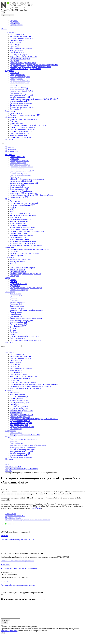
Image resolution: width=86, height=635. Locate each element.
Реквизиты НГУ (16, 304)
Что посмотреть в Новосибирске (22, 268)
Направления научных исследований (24, 203)
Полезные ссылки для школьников (23, 63)
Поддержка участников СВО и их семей (25, 340)
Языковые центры (17, 169)
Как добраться (15, 314)
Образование (10, 155)
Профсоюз (14, 332)
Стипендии (14, 85)
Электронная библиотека (19, 187)
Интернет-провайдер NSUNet (21, 91)
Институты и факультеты (19, 161)
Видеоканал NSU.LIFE (18, 284)
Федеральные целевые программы (23, 215)
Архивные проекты (17, 338)
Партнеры (9, 139)
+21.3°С (4, 29)
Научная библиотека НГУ (20, 81)
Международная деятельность (21, 320)
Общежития (14, 61)
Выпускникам (10, 111)
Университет (10, 292)
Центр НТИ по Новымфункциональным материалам (21, 234)
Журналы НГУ (15, 217)
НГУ (7, 465)
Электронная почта (17, 75)
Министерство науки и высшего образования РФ (20, 568)
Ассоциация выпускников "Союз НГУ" (25, 115)
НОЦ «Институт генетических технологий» (27, 231)
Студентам (14, 21)
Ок (3, 633)
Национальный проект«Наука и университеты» (19, 238)
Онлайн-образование (18, 163)
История (13, 334)
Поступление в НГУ (17, 157)
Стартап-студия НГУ (18, 255)
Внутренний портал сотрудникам (22, 127)
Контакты (9, 342)
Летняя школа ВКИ (17, 185)
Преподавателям (16, 25)
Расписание (14, 73)
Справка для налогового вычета (22, 107)
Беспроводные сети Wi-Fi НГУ (21, 95)
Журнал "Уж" (15, 286)
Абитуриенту (10, 32)
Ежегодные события (17, 262)
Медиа (7, 278)
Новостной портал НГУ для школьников (25, 69)
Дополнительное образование (21, 167)
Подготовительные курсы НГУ (22, 171)
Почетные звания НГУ (18, 324)
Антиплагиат (10, 514)
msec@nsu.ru (36, 508)
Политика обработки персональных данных (18, 539)
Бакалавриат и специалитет (20, 36)
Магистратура (15, 42)
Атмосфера (9, 257)
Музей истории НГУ (18, 326)
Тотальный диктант (17, 270)
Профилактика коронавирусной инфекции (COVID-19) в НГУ (34, 99)
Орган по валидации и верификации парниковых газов (22, 226)
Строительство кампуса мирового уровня (26, 318)
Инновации (9, 247)
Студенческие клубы (18, 272)
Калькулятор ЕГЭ (16, 51)
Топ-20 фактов (15, 294)
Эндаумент (14, 328)
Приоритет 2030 (16, 296)
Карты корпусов (16, 93)
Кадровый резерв (16, 123)
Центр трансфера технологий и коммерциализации (29, 249)
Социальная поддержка (19, 87)
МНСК (12, 209)
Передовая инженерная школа (21, 229)
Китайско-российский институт (22, 191)
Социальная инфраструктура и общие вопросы (28, 125)
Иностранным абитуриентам (21, 49)
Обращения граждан (13, 518)
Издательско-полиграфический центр (24, 336)
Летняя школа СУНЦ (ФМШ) (21, 181)
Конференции (15, 207)
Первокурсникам (16, 79)
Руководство (14, 300)
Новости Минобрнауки (19, 290)
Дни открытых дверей (18, 55)
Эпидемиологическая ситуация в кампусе (26, 288)
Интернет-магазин (17, 308)
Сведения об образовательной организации (26, 310)
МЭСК (12, 211)
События (13, 282)
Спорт (12, 266)
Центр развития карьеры (19, 83)
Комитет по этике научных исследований (26, 245)
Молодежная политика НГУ (20, 259)
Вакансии (13, 121)
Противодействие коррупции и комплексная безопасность (27, 520)
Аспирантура (15, 44)
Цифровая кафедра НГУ (19, 197)
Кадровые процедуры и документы (23, 119)
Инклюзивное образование (20, 175)
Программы (14, 159)
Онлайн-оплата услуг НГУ (20, 97)
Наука (7, 199)
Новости (13, 280)
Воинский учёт (16, 109)
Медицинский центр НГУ (20, 101)
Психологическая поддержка (21, 103)
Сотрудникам (15, 23)
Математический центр (19, 221)
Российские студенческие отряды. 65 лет (25, 274)
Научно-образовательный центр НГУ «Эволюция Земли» (32, 195)
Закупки (13, 330)
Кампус (13, 264)
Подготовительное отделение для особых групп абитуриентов (34, 65)
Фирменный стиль (17, 306)
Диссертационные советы (20, 213)
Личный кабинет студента (20, 77)
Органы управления (17, 302)
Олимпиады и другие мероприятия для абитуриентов (30, 67)
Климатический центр (18, 223)
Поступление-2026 (17, 34)
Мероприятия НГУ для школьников (23, 57)
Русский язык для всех (18, 173)
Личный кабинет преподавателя (22, 129)
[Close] (2, 594)
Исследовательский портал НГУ (22, 205)
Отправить (5, 620)
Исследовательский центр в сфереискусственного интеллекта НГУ (23, 242)
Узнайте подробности (9, 631)
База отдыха (14, 276)
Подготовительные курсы (20, 59)
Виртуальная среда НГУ (19, 89)
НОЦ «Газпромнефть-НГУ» (20, 219)
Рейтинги (13, 298)
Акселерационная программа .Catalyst (24, 253)
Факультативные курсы (19, 105)
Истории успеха (16, 113)
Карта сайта (5, 565)
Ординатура (14, 46)
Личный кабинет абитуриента (21, 38)
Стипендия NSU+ (17, 40)
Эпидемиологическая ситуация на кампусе (21, 469)
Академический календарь (20, 165)
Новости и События (13, 467)
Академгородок (16, 312)
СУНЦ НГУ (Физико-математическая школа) (27, 179)
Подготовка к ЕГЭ (17, 53)
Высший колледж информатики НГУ (24, 183)
